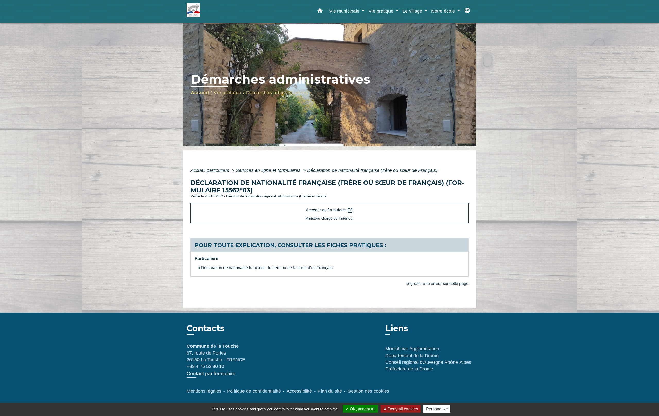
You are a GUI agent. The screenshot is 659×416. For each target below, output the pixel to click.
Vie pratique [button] (382, 11)
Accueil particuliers (210, 170)
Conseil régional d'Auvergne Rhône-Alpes (428, 362)
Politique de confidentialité (254, 391)
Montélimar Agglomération (412, 348)
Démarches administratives (277, 92)
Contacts (205, 328)
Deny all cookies (402, 409)
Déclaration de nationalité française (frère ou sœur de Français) (372, 170)
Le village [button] (413, 11)
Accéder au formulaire (329, 210)
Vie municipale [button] (345, 11)
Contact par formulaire (211, 373)
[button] (320, 11)
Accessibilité (299, 391)
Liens (396, 328)
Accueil (200, 92)
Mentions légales (204, 391)
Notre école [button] (443, 11)
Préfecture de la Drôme (409, 369)
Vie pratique (227, 92)
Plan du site (330, 391)
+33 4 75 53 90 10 (205, 366)
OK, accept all (362, 409)
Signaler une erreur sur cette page (437, 283)
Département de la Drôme (412, 355)
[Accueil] (219, 11)
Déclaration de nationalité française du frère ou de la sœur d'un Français (267, 268)
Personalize (437, 409)
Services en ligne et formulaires (269, 170)
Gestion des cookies (368, 391)
